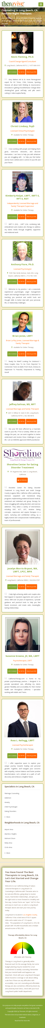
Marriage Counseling (12, 793)
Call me (22, 72)
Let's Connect (12, 72)
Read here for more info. (22, 1021)
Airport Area (9, 829)
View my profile (31, 72)
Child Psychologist (11, 807)
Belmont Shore (10, 838)
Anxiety (7, 802)
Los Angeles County (30, 915)
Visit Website (23, 480)
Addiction (8, 798)
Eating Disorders (10, 811)
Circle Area (8, 847)
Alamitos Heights (11, 834)
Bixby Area (8, 843)
